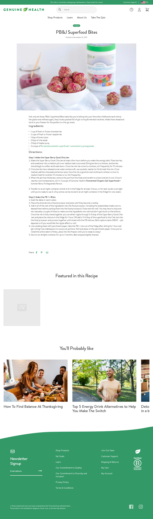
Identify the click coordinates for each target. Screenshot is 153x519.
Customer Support (130, 2)
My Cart (105, 467)
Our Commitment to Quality (69, 467)
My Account (106, 473)
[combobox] (76, 9)
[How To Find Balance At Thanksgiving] (38, 385)
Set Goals (60, 456)
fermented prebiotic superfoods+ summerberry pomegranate (67, 146)
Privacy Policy (62, 482)
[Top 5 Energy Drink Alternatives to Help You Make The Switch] (106, 387)
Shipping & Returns (110, 462)
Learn (58, 462)
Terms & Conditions (65, 487)
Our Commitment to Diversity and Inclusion (71, 475)
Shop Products (62, 450)
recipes (76, 25)
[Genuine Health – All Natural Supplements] (24, 9)
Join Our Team (107, 450)
